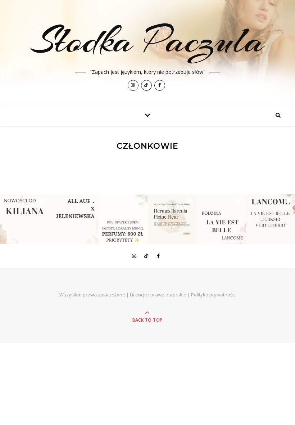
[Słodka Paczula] (147, 52)
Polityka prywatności (213, 294)
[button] (24, 219)
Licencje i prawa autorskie (158, 294)
